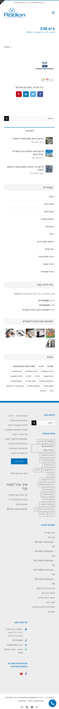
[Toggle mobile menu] (53, 12)
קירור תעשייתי (47, 271)
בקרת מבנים (17, 371)
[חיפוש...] (32, 118)
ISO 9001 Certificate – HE (45, 544)
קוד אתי (51, 537)
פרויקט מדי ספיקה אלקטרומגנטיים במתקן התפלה (25, 168)
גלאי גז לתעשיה (16, 376)
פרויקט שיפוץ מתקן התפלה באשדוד (28, 138)
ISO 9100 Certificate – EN (45, 581)
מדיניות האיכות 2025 (45, 588)
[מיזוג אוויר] (20, 333)
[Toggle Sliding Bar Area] (2, 2)
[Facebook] (40, 94)
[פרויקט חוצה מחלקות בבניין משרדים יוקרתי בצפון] (49, 152)
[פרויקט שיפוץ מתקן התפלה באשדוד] (49, 139)
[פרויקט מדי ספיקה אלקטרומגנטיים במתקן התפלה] (49, 167)
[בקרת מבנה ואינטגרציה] (10, 333)
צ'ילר (51, 391)
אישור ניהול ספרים (46, 597)
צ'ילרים (43, 391)
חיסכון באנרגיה (16, 381)
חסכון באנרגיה (47, 219)
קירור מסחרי (48, 264)
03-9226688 (43, 300)
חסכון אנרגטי (48, 386)
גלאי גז (28, 376)
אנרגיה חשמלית (47, 371)
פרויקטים (49, 249)
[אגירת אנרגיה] (40, 333)
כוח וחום (49, 226)
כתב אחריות (50, 532)
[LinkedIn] (26, 94)
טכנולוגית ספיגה (33, 386)
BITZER (50, 366)
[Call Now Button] (52, 703)
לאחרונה (29, 131)
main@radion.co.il (20, 2)
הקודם (7, 46)
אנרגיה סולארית (31, 371)
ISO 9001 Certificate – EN (45, 553)
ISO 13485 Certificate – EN (44, 572)
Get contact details (18, 509)
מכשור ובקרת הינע (45, 241)
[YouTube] (21, 674)
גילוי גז (37, 376)
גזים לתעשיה (48, 376)
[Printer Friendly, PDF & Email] (47, 79)
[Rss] (27, 707)
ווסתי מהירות (31, 381)
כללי (51, 234)
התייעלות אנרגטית (46, 381)
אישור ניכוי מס (48, 593)
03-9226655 (44, 305)
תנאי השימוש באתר (18, 473)
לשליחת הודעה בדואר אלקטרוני (35, 309)
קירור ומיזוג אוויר (45, 256)
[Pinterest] (19, 94)
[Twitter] (33, 94)
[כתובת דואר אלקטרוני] (22, 707)
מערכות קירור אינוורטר (15, 386)
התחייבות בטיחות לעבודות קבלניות (43, 609)
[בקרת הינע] (50, 343)
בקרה (51, 196)
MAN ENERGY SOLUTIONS (24, 366)
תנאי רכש (51, 602)
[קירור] (30, 333)
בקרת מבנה (48, 211)
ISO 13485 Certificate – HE (44, 563)
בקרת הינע (48, 204)
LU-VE (41, 366)
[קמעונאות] (50, 333)
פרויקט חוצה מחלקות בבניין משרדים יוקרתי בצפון (28, 153)
